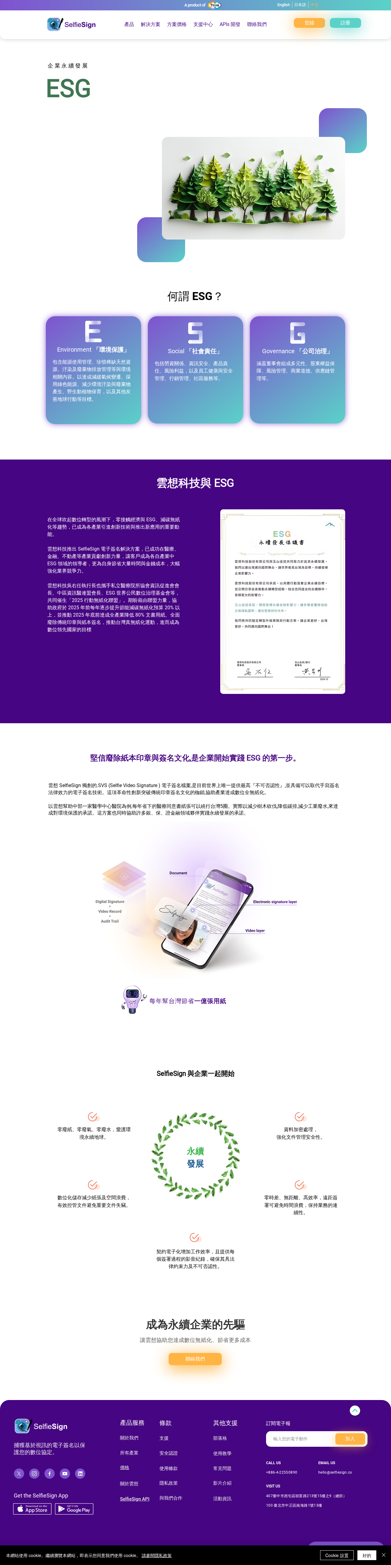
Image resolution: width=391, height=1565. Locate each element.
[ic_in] (80, 1473)
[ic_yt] (65, 1473)
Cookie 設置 (337, 1555)
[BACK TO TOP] (355, 1411)
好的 (367, 1555)
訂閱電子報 (278, 1423)
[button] (177, 24)
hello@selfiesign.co (335, 1472)
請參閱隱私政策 (157, 1555)
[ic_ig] (34, 1473)
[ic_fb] (49, 1473)
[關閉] (383, 1555)
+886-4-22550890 (281, 1472)
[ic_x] (19, 1473)
